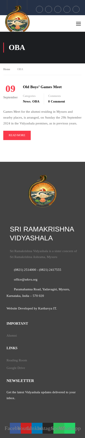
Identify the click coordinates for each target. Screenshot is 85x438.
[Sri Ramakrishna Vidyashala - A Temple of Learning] (17, 19)
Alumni (12, 335)
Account (22, 5)
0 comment (56, 101)
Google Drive (16, 368)
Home (6, 69)
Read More (16, 136)
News (27, 101)
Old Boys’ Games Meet (42, 87)
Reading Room (17, 360)
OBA (35, 101)
